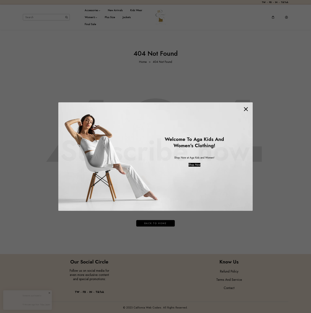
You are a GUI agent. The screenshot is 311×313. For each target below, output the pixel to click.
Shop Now (194, 165)
